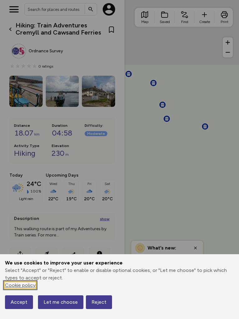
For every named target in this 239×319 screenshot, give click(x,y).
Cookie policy (20, 285)
